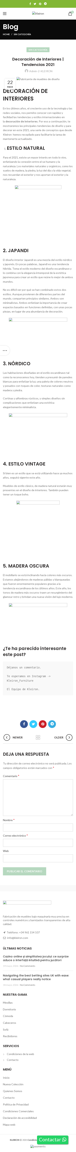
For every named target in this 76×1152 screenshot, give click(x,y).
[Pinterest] (40, 3)
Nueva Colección (13, 1084)
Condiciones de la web (20, 1054)
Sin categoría (22, 34)
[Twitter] (35, 3)
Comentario (11, 776)
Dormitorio (9, 1009)
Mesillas (8, 1002)
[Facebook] (30, 3)
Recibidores (10, 1036)
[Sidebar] (5, 350)
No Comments (27, 965)
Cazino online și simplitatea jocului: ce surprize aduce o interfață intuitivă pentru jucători (36, 958)
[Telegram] (45, 3)
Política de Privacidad (16, 1104)
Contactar (50, 1139)
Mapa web (9, 1124)
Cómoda (8, 1016)
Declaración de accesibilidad (20, 1117)
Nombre (9, 820)
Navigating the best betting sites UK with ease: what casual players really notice (36, 977)
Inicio (6, 1077)
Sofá (5, 1029)
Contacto (13, 1059)
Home (6, 34)
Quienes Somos (12, 1091)
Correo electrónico (15, 835)
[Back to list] (38, 737)
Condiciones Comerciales (18, 1111)
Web (6, 851)
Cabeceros (9, 1022)
